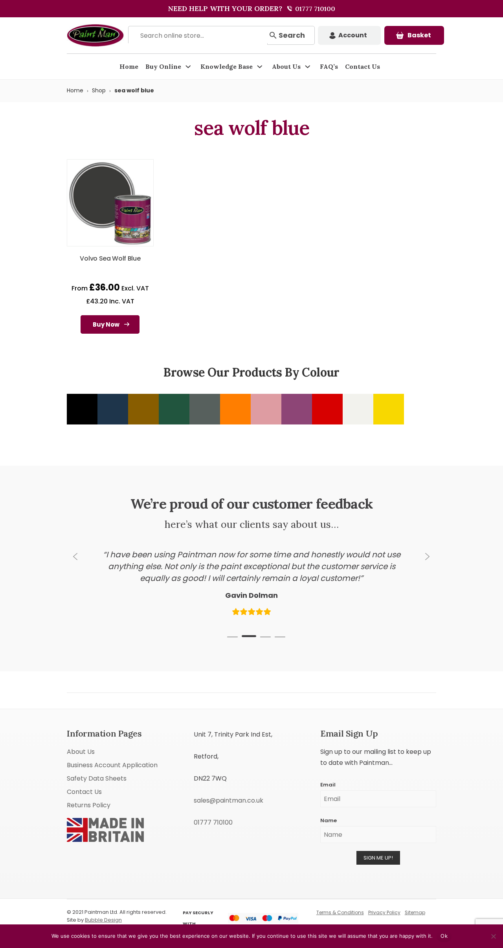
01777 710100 (314, 9)
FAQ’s (329, 66)
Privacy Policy (384, 912)
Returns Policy (88, 805)
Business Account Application (112, 765)
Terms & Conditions (340, 912)
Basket (419, 35)
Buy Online (163, 66)
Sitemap (415, 912)
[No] (493, 936)
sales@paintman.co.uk (228, 800)
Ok (444, 936)
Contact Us (362, 66)
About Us (286, 66)
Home (128, 66)
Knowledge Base (226, 66)
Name (328, 820)
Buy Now (106, 324)
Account (352, 35)
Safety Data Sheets (97, 778)
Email (328, 784)
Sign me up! (378, 858)
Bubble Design (103, 920)
